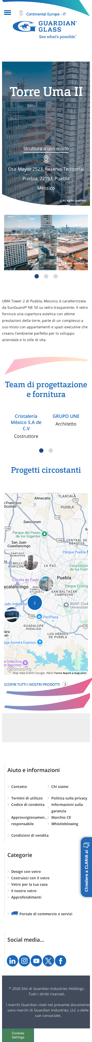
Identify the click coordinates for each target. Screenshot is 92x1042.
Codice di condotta (27, 804)
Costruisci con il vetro (30, 877)
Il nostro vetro (24, 890)
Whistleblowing (64, 823)
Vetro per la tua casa (29, 884)
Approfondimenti (26, 897)
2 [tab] (46, 276)
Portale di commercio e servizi (45, 913)
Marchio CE (61, 817)
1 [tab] (36, 276)
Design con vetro (26, 871)
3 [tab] (55, 276)
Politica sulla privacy (69, 798)
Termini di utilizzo (27, 798)
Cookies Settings (18, 1035)
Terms (58, 673)
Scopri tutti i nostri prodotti (32, 684)
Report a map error (75, 673)
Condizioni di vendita (30, 835)
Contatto (19, 786)
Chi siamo (59, 786)
